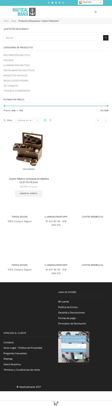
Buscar (105, 38)
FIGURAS (8, 60)
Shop (13, 21)
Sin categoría (11, 85)
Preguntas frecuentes (15, 353)
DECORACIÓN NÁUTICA (17, 55)
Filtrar (9, 120)
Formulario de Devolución (72, 323)
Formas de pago (67, 318)
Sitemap (8, 358)
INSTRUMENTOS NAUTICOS (19, 70)
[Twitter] (52, 3)
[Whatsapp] (63, 3)
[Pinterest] (59, 3)
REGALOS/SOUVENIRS (16, 80)
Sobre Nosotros (12, 364)
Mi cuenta (63, 301)
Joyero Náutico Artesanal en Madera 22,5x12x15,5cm (29, 180)
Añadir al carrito (28, 193)
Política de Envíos (68, 307)
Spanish (86, 2)
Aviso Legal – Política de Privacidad (23, 347)
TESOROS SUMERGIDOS (17, 90)
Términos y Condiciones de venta (22, 369)
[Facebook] (49, 3)
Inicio (6, 21)
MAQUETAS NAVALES (15, 75)
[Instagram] (56, 3)
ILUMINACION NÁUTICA (17, 65)
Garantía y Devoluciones (71, 312)
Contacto (9, 342)
